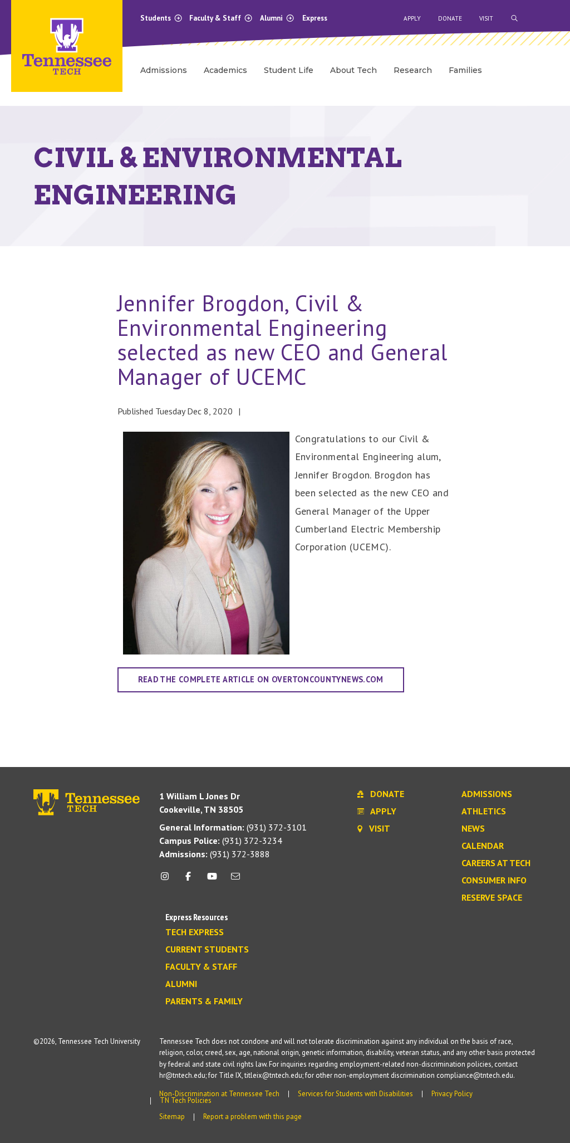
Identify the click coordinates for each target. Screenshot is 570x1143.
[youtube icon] (212, 880)
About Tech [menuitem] (353, 70)
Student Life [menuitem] (288, 70)
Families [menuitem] (465, 70)
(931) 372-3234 (220, 840)
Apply (412, 18)
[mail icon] (235, 880)
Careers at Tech (495, 863)
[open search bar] (514, 18)
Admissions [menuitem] (163, 70)
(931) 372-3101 (233, 827)
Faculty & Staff (216, 18)
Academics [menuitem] (225, 70)
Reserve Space (491, 898)
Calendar (482, 846)
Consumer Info (494, 881)
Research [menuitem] (413, 70)
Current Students (207, 950)
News (473, 829)
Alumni (272, 18)
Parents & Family (204, 1002)
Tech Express (194, 932)
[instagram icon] (167, 880)
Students (156, 18)
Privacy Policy (452, 1093)
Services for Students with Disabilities (355, 1093)
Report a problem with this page (252, 1116)
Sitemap (172, 1116)
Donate (450, 18)
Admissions (486, 794)
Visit (486, 18)
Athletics (483, 812)
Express (314, 18)
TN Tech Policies (186, 1100)
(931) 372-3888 (214, 853)
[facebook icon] (188, 880)
